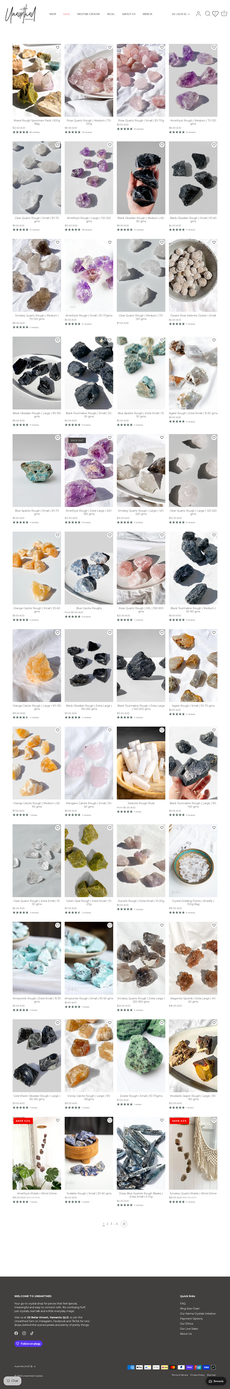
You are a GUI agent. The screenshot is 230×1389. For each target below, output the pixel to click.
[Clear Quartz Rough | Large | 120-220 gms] (193, 470)
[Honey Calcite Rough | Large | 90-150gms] (89, 1055)
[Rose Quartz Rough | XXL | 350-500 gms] (141, 568)
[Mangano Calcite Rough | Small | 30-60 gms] (89, 763)
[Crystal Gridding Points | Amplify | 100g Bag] (193, 860)
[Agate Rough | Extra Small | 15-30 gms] (193, 373)
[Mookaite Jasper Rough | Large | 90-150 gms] (193, 1055)
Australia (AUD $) (23, 1366)
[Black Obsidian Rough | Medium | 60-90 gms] (141, 177)
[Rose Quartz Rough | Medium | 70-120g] (89, 80)
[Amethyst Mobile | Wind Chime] (37, 1153)
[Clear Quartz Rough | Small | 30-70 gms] (37, 177)
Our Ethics (186, 1323)
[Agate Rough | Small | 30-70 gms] (193, 665)
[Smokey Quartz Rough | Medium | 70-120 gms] (37, 275)
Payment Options (191, 1318)
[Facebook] (16, 1333)
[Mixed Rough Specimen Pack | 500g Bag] (37, 80)
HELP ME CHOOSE (88, 13)
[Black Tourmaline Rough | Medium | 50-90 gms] (193, 568)
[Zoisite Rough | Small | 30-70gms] (141, 1055)
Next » (124, 1224)
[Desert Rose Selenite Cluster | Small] (193, 275)
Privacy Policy (197, 1375)
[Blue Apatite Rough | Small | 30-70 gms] (37, 470)
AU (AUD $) (179, 13)
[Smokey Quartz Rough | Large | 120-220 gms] (141, 470)
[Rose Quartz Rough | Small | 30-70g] (141, 80)
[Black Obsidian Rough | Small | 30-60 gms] (193, 177)
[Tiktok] (32, 1333)
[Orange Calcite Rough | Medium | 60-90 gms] (37, 763)
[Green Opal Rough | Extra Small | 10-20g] (89, 860)
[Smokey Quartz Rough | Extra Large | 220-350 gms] (141, 958)
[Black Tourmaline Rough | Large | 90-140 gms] (193, 763)
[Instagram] (24, 1333)
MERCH (147, 13)
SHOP (52, 13)
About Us (186, 1333)
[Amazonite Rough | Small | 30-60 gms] (89, 958)
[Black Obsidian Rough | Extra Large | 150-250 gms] (89, 665)
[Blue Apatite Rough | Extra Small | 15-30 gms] (141, 373)
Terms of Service (180, 1375)
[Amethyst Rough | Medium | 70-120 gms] (193, 80)
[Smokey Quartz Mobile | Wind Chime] (193, 1153)
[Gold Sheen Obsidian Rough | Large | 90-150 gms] (37, 1055)
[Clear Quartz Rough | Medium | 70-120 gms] (141, 275)
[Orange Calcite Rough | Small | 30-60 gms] (37, 568)
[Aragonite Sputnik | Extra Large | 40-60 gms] (193, 958)
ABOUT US (128, 13)
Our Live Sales (189, 1328)
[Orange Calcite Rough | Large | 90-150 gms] (37, 665)
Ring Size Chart (189, 1308)
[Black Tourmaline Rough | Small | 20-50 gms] (89, 373)
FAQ (183, 1303)
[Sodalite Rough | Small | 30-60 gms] (89, 1153)
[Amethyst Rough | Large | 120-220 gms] (89, 177)
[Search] (208, 14)
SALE (66, 13)
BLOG (111, 13)
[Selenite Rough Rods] (141, 763)
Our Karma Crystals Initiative (198, 1313)
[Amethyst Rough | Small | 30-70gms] (89, 275)
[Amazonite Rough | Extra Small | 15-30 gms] (37, 958)
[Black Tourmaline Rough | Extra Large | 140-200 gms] (141, 665)
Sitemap (211, 1375)
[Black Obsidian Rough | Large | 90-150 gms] (37, 373)
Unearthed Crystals (32, 1375)
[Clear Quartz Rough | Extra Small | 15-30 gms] (37, 860)
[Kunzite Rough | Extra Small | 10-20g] (141, 860)
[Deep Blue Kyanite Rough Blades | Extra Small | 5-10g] (141, 1153)
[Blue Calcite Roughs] (89, 568)
